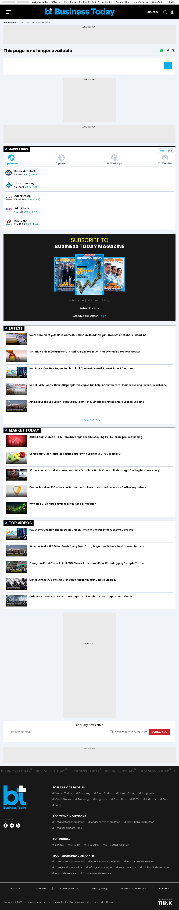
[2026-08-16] (112, 274)
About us (15, 888)
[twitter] (18, 825)
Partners (164, 888)
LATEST (16, 328)
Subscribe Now (89, 308)
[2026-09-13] (89, 274)
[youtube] (12, 825)
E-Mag (106, 300)
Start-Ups (120, 799)
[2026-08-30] (66, 274)
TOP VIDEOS (20, 523)
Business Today (39, 2)
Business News (10, 22)
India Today (70, 2)
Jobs (58, 805)
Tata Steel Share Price (68, 828)
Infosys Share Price (100, 867)
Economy (84, 793)
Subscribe (153, 12)
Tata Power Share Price (97, 873)
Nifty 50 (75, 844)
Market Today (63, 793)
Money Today (127, 793)
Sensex (59, 844)
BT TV (136, 799)
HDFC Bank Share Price (140, 822)
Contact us (40, 888)
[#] (161, 51)
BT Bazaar (56, 2)
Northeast (84, 2)
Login (103, 316)
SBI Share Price (127, 867)
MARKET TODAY (24, 430)
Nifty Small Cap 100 (117, 844)
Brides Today (158, 2)
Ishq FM (171, 2)
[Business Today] (80, 12)
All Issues (92, 300)
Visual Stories (63, 799)
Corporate (148, 793)
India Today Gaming (102, 2)
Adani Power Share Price (105, 822)
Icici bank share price (156, 867)
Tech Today (104, 793)
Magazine (101, 799)
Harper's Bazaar (140, 2)
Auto (166, 799)
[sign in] (172, 11)
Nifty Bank (93, 844)
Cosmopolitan (123, 2)
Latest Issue (76, 300)
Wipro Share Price (65, 873)
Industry (151, 799)
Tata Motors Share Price (69, 822)
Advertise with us (68, 888)
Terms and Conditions (133, 888)
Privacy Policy (99, 888)
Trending (83, 799)
